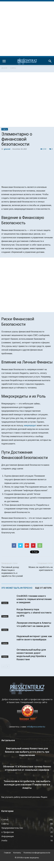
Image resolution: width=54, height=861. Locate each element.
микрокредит (30, 425)
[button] (50, 61)
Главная (7, 852)
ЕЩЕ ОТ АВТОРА (43, 588)
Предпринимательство (12, 828)
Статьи (4, 819)
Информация (7, 836)
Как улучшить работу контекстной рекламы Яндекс (24, 797)
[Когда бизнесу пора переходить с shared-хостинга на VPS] (8, 612)
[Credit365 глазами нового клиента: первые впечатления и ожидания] (8, 599)
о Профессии (7, 832)
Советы (13, 68)
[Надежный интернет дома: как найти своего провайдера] (8, 639)
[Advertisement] (27, 28)
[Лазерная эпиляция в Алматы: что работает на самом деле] (8, 626)
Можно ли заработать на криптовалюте (41, 568)
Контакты (17, 852)
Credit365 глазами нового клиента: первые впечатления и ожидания (34, 599)
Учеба (4, 840)
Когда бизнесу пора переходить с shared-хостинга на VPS (34, 612)
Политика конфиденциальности (37, 852)
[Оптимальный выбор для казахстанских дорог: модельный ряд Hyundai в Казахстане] (8, 653)
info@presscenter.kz (36, 726)
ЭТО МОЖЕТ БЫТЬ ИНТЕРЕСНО (16, 588)
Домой (4, 68)
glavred (7, 149)
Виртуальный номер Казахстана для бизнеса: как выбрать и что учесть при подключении (27, 752)
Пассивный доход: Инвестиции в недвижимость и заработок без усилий (12, 571)
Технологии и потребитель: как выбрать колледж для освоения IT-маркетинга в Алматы (27, 784)
